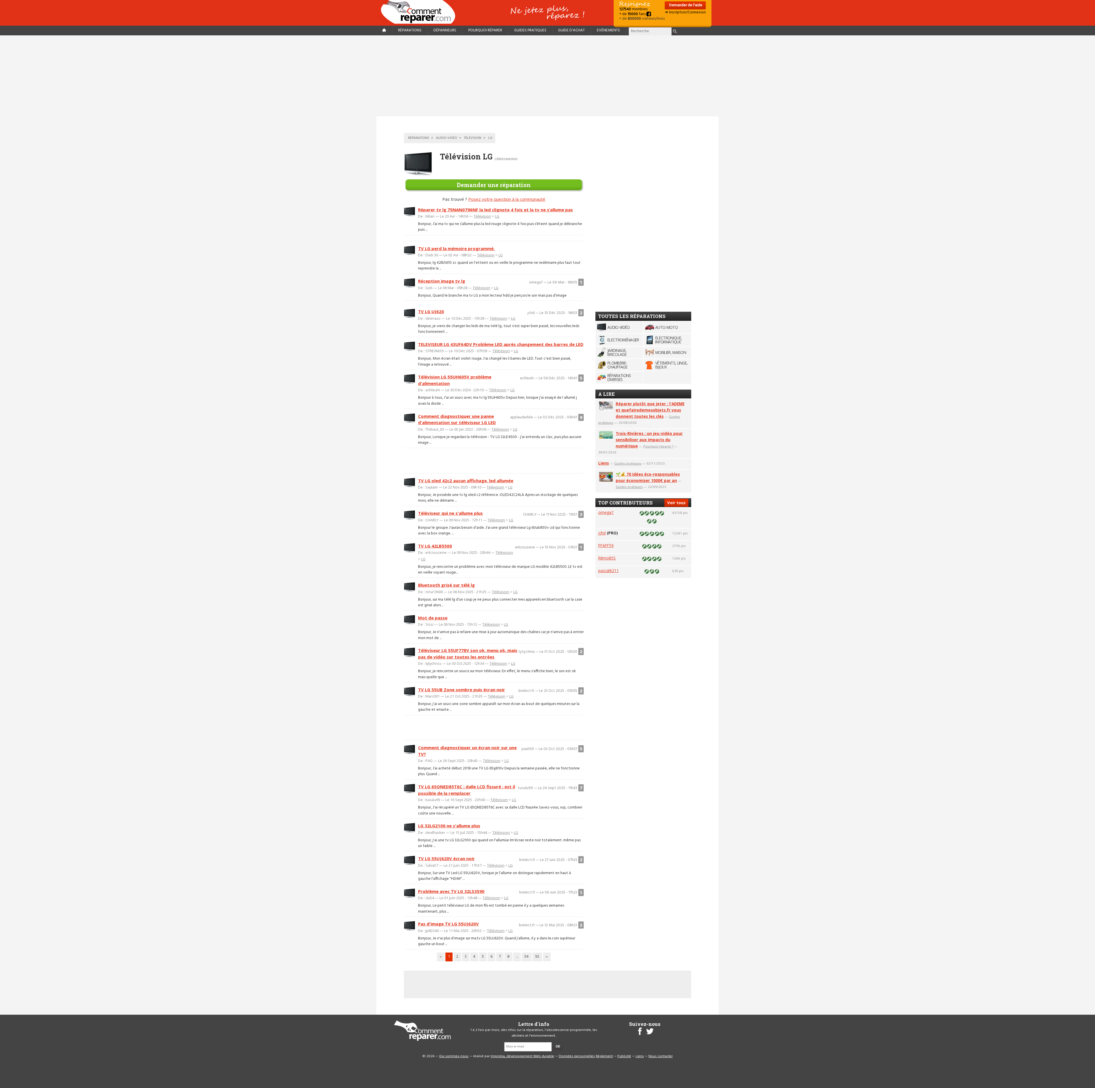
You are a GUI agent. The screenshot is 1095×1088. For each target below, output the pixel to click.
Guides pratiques (530, 30)
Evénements (608, 30)
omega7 (606, 512)
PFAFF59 (606, 545)
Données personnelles (577, 1056)
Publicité (624, 1056)
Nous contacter (660, 1056)
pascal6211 (608, 570)
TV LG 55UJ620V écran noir (446, 858)
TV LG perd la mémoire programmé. (456, 248)
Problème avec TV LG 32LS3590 (451, 891)
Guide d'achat (571, 30)
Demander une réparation (494, 185)
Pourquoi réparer (485, 30)
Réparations (409, 30)
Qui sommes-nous (454, 1056)
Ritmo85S (607, 558)
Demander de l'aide (685, 5)
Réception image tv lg (441, 281)
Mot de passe (432, 618)
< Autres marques (506, 158)
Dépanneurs (444, 30)
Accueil (420, 12)
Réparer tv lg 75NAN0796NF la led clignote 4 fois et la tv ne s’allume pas (495, 209)
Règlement (604, 1056)
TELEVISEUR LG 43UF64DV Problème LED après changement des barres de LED (500, 344)
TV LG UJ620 (431, 311)
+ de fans (632, 14)
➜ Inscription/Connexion (685, 12)
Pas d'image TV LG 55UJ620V (448, 924)
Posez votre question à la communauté (506, 199)
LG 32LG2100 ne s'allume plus (449, 825)
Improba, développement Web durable (522, 1056)
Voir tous (676, 502)
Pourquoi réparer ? (658, 446)
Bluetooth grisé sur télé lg (446, 585)
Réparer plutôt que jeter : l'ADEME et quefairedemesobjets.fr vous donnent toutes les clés (650, 410)
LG (497, 216)
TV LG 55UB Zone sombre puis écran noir (461, 689)
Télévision (482, 216)
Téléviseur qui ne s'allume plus (450, 513)
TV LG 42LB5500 (435, 546)
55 (537, 957)
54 (526, 957)
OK (557, 1046)
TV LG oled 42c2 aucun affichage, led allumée (465, 480)
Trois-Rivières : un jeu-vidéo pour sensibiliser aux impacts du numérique (649, 440)
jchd (602, 533)
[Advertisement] (547, 76)
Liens (603, 463)
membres (633, 9)
